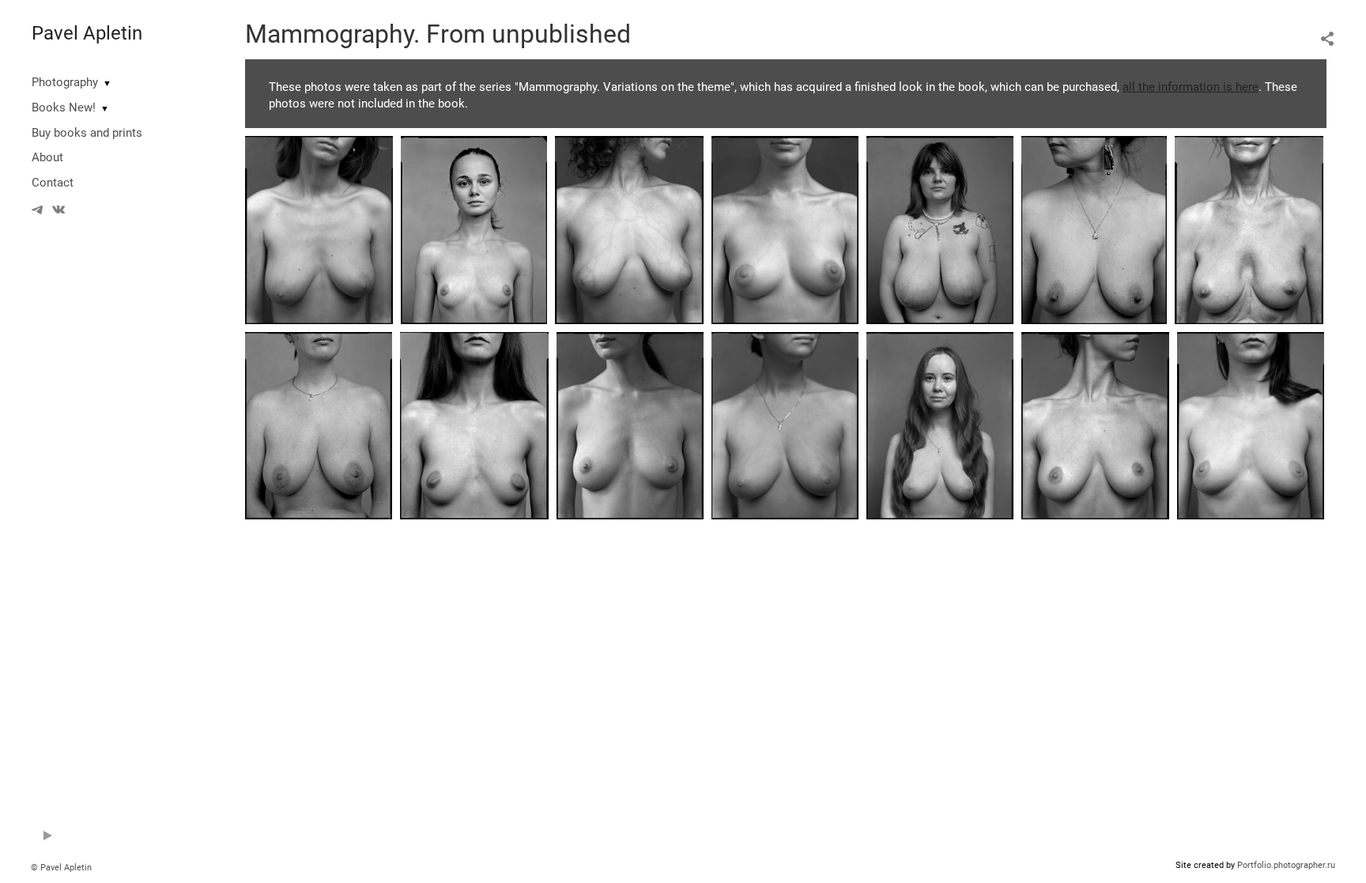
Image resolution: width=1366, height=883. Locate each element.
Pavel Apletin (87, 33)
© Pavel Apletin (61, 867)
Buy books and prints (87, 133)
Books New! (64, 107)
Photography (65, 82)
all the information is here (1190, 87)
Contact (53, 182)
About (47, 157)
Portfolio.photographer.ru (1286, 865)
